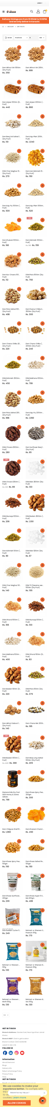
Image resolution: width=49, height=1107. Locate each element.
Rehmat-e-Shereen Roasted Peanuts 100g (35, 966)
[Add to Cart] (19, 47)
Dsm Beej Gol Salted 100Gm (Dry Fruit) (11, 137)
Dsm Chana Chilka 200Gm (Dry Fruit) (11, 345)
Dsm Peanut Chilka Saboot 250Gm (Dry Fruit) (35, 310)
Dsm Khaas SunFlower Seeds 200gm (11, 897)
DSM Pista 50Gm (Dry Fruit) (34, 690)
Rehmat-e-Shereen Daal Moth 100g (11, 1000)
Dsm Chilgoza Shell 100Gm (11, 829)
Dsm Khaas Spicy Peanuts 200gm (35, 793)
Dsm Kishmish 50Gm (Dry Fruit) (11, 552)
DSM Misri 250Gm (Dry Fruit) (34, 483)
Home (3, 26)
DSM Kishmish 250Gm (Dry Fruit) (11, 379)
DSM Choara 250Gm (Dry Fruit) (11, 448)
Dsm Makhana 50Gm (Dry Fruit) (11, 655)
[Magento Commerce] (11, 11)
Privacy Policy (7, 1074)
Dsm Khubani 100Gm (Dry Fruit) (11, 241)
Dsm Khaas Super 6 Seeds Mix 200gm (35, 897)
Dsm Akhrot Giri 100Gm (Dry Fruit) (11, 68)
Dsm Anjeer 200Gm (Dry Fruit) (35, 103)
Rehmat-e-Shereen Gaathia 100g (11, 966)
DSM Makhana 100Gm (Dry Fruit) (35, 379)
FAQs (4, 1077)
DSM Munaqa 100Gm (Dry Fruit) (11, 517)
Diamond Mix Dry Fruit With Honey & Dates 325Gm (11, 794)
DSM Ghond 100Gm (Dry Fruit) (11, 621)
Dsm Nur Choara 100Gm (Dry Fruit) (11, 276)
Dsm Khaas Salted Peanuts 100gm (35, 862)
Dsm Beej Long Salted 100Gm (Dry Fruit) (34, 759)
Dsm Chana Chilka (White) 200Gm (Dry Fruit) (35, 345)
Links (39, 3)
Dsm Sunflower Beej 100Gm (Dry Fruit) (35, 448)
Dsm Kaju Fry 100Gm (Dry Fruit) (11, 207)
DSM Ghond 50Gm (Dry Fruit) (35, 655)
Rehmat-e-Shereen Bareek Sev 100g (35, 1000)
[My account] (38, 11)
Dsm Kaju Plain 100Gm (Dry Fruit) (35, 207)
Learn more (19, 1097)
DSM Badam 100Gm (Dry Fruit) (11, 759)
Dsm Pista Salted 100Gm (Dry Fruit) (11, 310)
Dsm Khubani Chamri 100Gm (35, 829)
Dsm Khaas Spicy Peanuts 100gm (11, 862)
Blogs (4, 1065)
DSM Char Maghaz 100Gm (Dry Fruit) (11, 172)
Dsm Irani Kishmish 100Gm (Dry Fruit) (35, 172)
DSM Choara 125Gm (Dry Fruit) (11, 483)
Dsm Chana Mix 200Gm (35, 723)
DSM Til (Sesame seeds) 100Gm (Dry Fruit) (35, 586)
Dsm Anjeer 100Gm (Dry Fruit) (11, 103)
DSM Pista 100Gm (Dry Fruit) (34, 276)
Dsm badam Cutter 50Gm (11, 930)
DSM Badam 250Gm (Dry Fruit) (35, 517)
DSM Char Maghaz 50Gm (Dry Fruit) (11, 586)
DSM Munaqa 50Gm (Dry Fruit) (35, 621)
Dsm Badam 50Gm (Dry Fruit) (11, 690)
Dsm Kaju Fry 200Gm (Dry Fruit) (35, 414)
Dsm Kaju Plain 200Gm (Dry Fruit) (35, 137)
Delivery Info (7, 1068)
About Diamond (8, 1062)
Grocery (10, 26)
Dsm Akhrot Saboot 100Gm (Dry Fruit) (11, 724)
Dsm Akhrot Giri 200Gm (35, 67)
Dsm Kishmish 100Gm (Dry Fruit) (35, 241)
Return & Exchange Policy (12, 1071)
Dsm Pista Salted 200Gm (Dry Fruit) (11, 414)
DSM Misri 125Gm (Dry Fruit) (34, 552)
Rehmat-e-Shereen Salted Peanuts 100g (35, 931)
